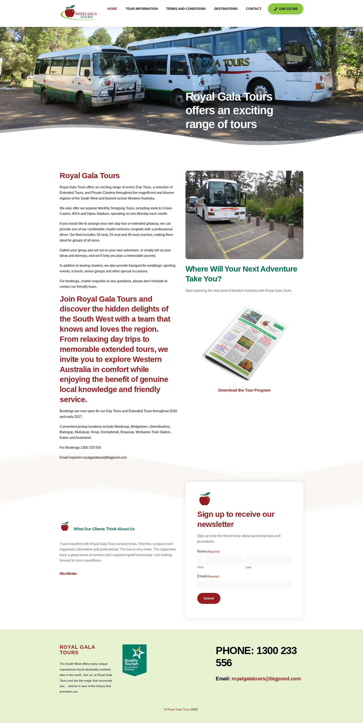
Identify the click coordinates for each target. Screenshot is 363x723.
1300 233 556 (287, 9)
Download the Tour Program (244, 390)
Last (248, 567)
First (200, 567)
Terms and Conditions (186, 9)
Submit (209, 598)
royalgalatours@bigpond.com (266, 678)
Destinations (226, 9)
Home (112, 9)
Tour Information (142, 9)
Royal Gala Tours (178, 709)
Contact (253, 9)
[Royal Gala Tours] (79, 19)
